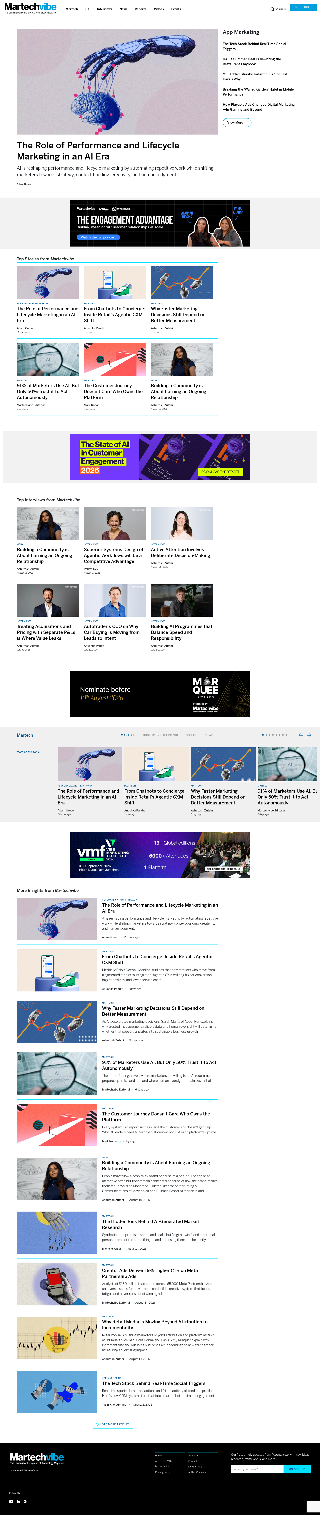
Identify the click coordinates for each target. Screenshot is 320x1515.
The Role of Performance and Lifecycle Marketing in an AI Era (98, 151)
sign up (299, 1469)
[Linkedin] (20, 1501)
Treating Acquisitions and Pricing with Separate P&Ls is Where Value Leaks (46, 632)
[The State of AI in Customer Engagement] (160, 456)
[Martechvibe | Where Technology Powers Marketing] (31, 8)
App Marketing (111, 1378)
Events (176, 9)
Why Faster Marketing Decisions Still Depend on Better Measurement (178, 314)
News (123, 9)
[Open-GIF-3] (160, 694)
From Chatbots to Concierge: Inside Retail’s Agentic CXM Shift (114, 314)
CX (87, 9)
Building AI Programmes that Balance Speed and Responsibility (182, 632)
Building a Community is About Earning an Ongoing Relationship (178, 391)
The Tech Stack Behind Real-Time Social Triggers (154, 1383)
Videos (159, 9)
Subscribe (303, 7)
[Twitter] (13, 1501)
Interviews (104, 9)
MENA (154, 380)
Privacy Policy (162, 1472)
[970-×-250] (160, 223)
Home (158, 1455)
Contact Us (194, 1461)
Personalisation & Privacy (34, 303)
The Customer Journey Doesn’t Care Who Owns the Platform (113, 391)
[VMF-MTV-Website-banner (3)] (160, 854)
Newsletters (195, 1466)
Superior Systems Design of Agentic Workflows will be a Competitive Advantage (113, 555)
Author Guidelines (198, 1472)
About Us (193, 1455)
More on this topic (28, 752)
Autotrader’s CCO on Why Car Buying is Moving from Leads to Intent (112, 632)
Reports (140, 9)
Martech (72, 9)
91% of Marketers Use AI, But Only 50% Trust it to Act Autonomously (48, 391)
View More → (237, 122)
